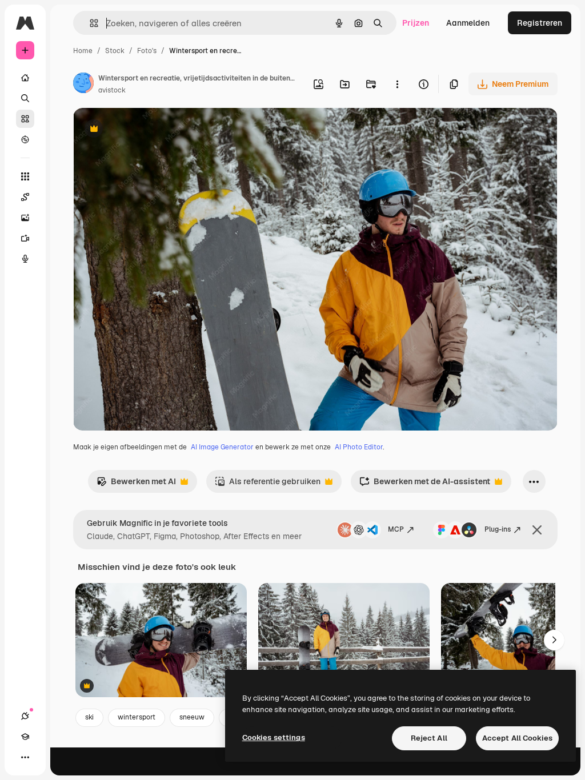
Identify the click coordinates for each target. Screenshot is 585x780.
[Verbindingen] (25, 716)
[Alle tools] (25, 176)
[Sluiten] (537, 530)
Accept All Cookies (517, 738)
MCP (396, 529)
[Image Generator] (25, 217)
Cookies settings (273, 737)
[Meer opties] (397, 84)
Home (83, 50)
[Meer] (25, 757)
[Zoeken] (25, 98)
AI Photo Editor (359, 447)
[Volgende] (554, 640)
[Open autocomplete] (89, 23)
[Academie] (25, 736)
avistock (112, 90)
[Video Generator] (25, 238)
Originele (148, 129)
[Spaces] (25, 197)
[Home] (25, 78)
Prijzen (415, 23)
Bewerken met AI (136, 484)
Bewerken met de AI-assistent (424, 484)
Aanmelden (468, 23)
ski (89, 717)
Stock (115, 50)
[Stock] (25, 119)
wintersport (136, 717)
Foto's (147, 50)
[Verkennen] (25, 139)
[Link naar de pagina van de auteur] (83, 85)
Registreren (539, 23)
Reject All (429, 738)
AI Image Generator (222, 447)
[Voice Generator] (25, 259)
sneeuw (192, 717)
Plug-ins (497, 529)
